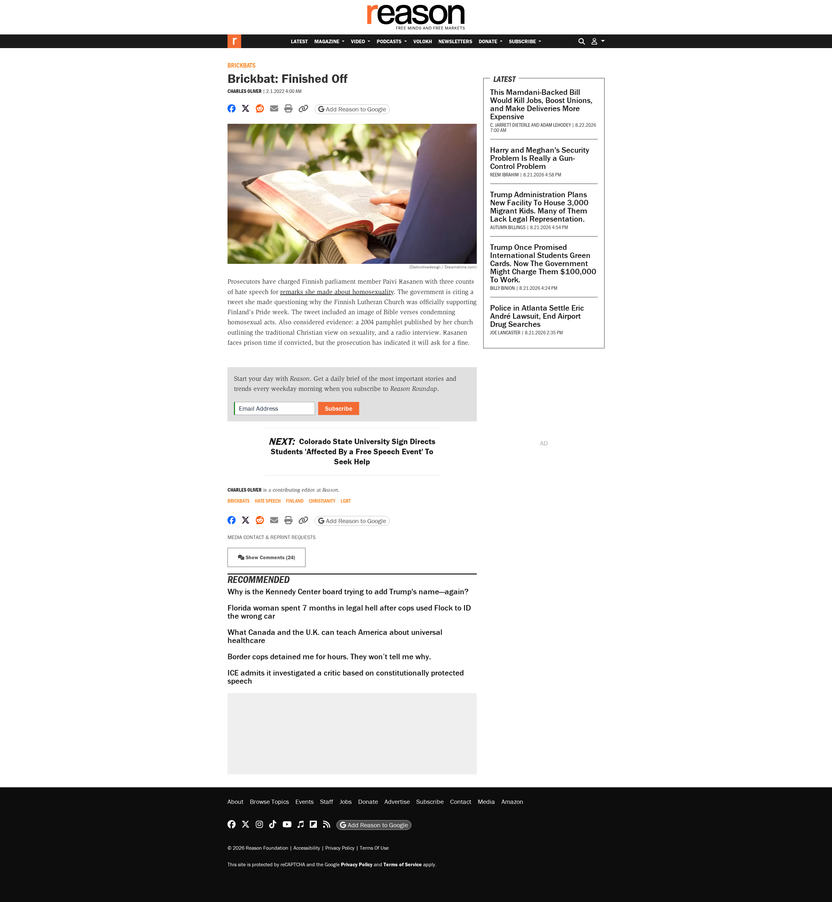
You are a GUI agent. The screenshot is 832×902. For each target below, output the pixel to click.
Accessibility (306, 847)
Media (486, 801)
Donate (489, 41)
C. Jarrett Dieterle (510, 124)
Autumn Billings (508, 227)
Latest (299, 41)
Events (304, 801)
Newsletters (455, 41)
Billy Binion (502, 287)
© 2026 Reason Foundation (258, 847)
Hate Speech (268, 500)
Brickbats (241, 65)
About (235, 801)
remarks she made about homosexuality (337, 292)
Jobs (346, 801)
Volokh (422, 41)
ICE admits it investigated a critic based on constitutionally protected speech (346, 677)
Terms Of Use (374, 847)
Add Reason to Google (355, 109)
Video (358, 41)
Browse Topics (269, 801)
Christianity (322, 500)
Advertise (397, 801)
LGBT (346, 500)
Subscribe (523, 41)
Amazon (512, 801)
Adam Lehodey (555, 124)
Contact (460, 801)
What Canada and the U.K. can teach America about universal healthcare (335, 636)
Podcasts (390, 41)
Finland (295, 500)
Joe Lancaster (505, 332)
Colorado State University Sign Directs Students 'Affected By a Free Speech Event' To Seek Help (352, 451)
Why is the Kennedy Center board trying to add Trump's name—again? (348, 591)
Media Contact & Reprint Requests (272, 537)
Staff (326, 801)
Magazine (327, 41)
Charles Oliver (245, 91)
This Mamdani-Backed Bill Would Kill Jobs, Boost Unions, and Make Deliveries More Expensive (541, 104)
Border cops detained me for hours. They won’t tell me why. (329, 656)
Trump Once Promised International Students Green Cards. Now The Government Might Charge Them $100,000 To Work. (543, 263)
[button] (598, 41)
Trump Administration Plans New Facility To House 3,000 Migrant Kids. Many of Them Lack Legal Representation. (539, 206)
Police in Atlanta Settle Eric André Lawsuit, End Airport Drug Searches (537, 316)
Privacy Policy (340, 847)
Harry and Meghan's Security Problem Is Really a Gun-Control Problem (539, 158)
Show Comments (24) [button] (269, 557)
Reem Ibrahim (504, 174)
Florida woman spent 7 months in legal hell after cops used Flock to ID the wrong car (349, 612)
